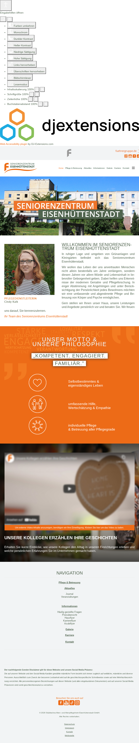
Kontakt (126, 168)
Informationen (99, 168)
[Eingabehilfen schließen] (9, 19)
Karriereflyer (69, 620)
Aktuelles (87, 168)
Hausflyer (70, 617)
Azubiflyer (69, 623)
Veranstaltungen (69, 596)
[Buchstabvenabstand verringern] (40, 104)
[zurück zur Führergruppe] (69, 152)
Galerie (110, 168)
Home (61, 168)
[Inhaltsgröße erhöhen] (42, 89)
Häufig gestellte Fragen (69, 612)
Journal (69, 594)
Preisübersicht (69, 615)
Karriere (117, 168)
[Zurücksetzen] (3, 19)
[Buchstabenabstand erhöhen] (45, 104)
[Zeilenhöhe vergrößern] (35, 99)
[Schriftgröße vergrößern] (37, 94)
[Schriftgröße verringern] (31, 94)
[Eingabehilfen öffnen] (6, 5)
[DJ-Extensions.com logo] (69, 140)
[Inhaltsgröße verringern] (37, 89)
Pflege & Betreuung (73, 168)
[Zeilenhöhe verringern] (30, 99)
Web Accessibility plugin (13, 143)
